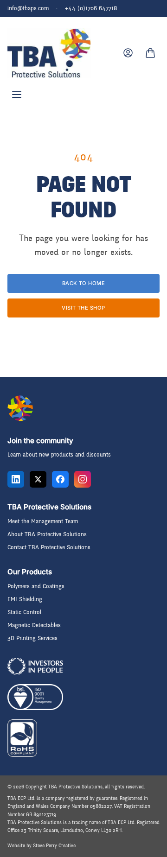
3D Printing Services (32, 638)
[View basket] (150, 53)
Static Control (24, 612)
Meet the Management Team (42, 521)
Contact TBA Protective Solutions (48, 547)
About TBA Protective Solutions (47, 534)
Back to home (83, 283)
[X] (38, 479)
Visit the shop (83, 308)
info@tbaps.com (28, 8)
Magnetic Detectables (34, 625)
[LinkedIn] (15, 479)
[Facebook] (60, 479)
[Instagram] (82, 479)
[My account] (128, 53)
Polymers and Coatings (35, 586)
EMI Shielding (24, 599)
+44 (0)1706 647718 (91, 8)
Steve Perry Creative (54, 846)
